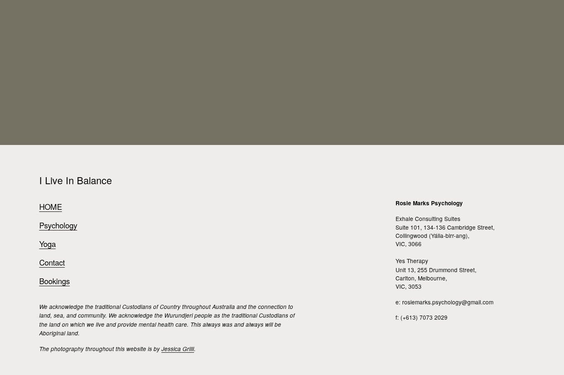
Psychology (235, 17)
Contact (298, 17)
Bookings (333, 17)
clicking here (156, 114)
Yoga (269, 17)
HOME (50, 206)
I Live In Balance (54, 18)
